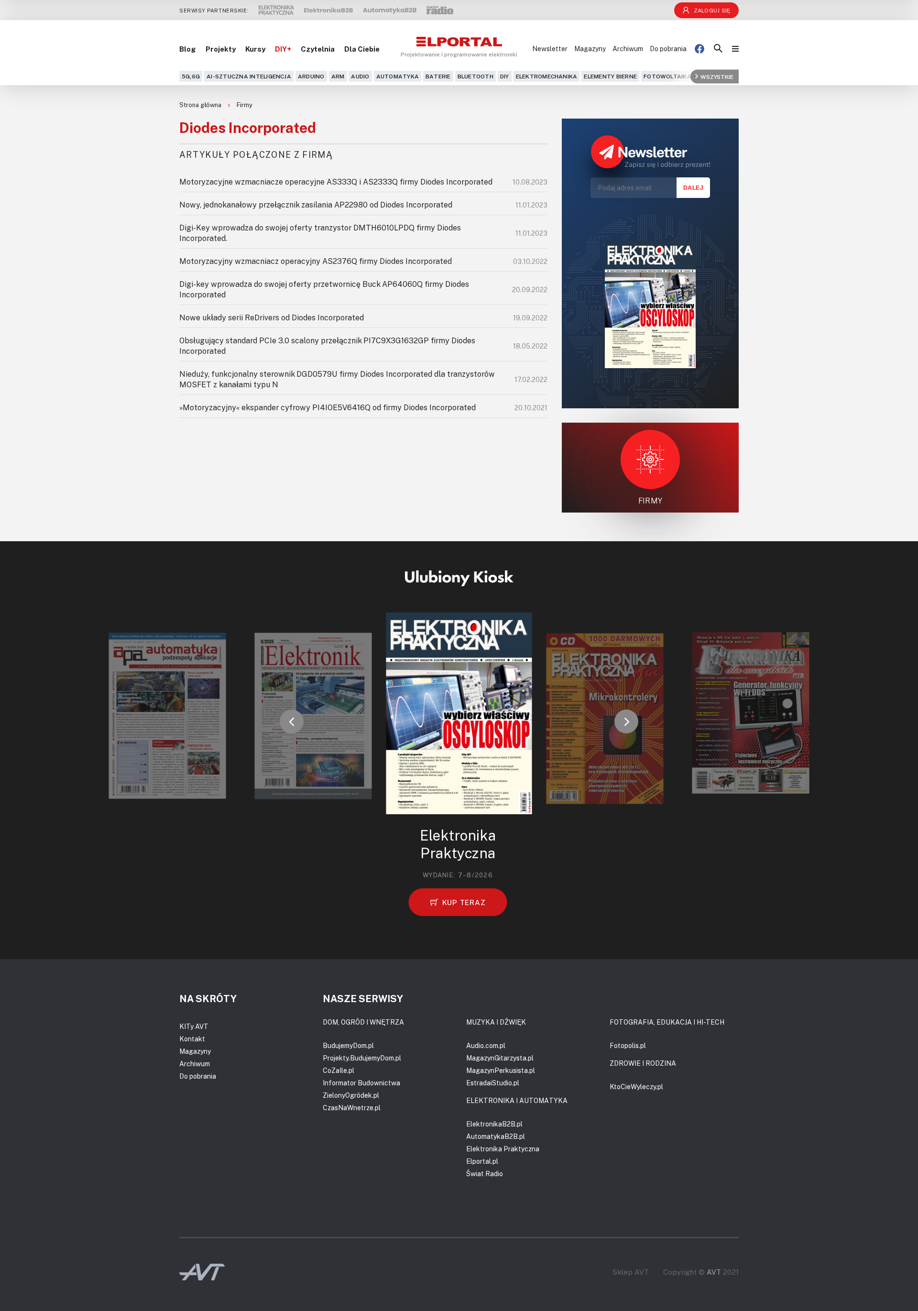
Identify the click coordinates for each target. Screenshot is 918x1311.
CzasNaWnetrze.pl (352, 1107)
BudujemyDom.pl (348, 1045)
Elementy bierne (610, 76)
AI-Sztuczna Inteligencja (249, 76)
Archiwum (627, 48)
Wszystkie (716, 76)
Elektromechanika (547, 76)
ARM (338, 76)
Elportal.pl (482, 1161)
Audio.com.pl (485, 1045)
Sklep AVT (630, 1272)
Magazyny (590, 48)
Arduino (311, 76)
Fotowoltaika (667, 76)
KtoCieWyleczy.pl (636, 1086)
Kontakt (192, 1039)
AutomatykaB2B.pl (495, 1136)
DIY (504, 76)
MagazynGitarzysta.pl (500, 1058)
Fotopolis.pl (628, 1045)
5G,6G (191, 76)
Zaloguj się (712, 10)
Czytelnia (318, 48)
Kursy (255, 48)
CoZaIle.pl (338, 1070)
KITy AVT (193, 1026)
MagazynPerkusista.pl (500, 1070)
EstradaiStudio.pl (492, 1083)
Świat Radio (484, 1173)
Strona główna (201, 105)
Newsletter (550, 48)
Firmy (244, 105)
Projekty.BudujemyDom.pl (362, 1058)
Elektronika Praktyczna (502, 1149)
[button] (292, 721)
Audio (360, 76)
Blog (187, 48)
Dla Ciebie (362, 48)
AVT (714, 1271)
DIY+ (283, 48)
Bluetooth (475, 76)
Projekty (221, 48)
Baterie (438, 76)
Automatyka (397, 76)
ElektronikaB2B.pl (494, 1124)
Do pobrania (668, 48)
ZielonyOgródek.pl (351, 1095)
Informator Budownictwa (361, 1083)
